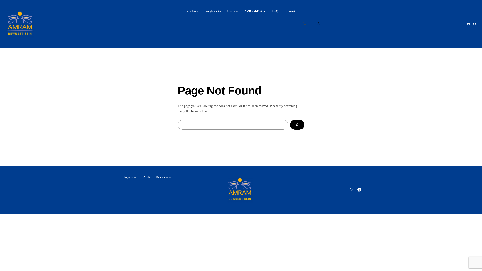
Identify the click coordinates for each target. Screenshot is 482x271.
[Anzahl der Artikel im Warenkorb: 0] (305, 24)
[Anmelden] (318, 24)
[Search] (297, 125)
